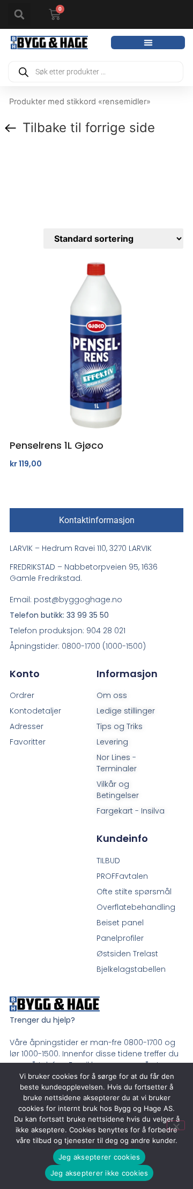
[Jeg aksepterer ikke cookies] (176, 1125)
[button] (19, 14)
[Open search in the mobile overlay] (95, 71)
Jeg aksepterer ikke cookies (99, 1173)
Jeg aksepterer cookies (99, 1157)
